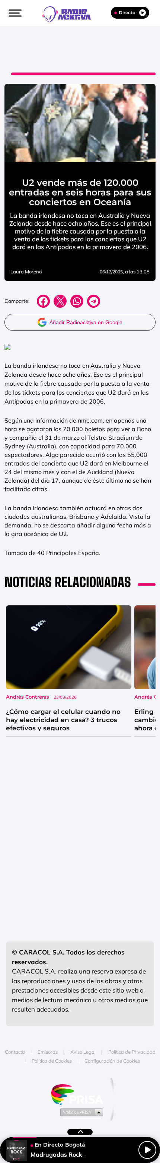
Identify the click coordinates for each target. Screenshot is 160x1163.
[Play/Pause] (147, 1150)
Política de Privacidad (132, 1052)
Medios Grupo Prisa (80, 1111)
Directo (127, 12)
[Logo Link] (70, 13)
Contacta (15, 1052)
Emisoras (48, 1052)
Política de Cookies (52, 1061)
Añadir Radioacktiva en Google (85, 322)
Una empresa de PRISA (80, 1093)
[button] (14, 13)
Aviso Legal (83, 1052)
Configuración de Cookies (112, 1061)
